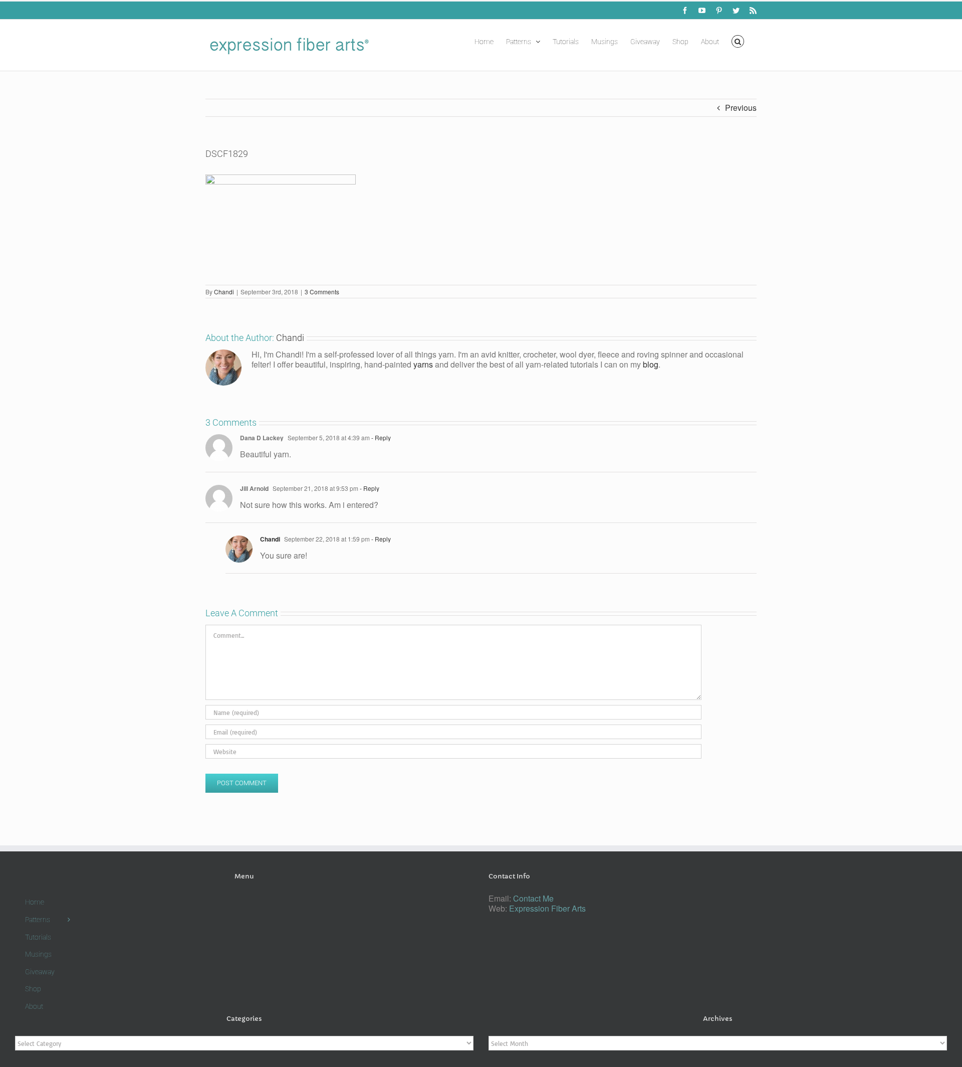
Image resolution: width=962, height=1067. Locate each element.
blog (650, 364)
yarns (423, 364)
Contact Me (533, 898)
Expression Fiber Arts (547, 908)
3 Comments (322, 291)
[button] (738, 41)
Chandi (224, 291)
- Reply (380, 437)
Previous (741, 107)
